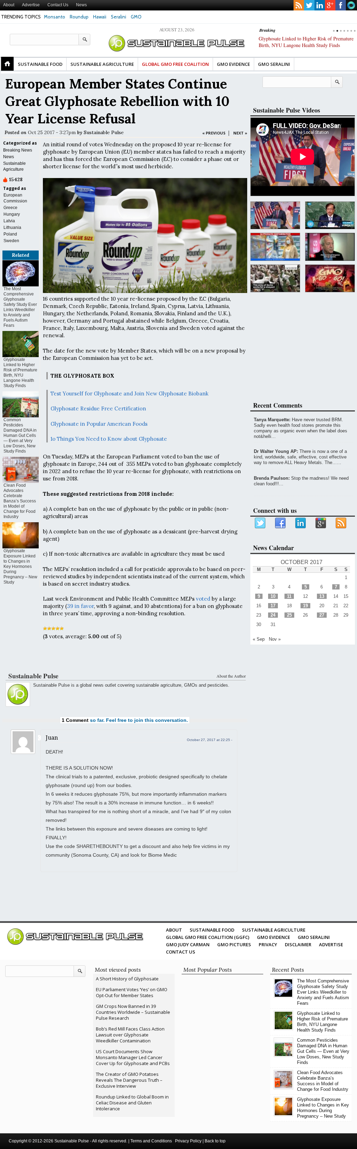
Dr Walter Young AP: (276, 451)
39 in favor (80, 606)
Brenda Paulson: (272, 478)
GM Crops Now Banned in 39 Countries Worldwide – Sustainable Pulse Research (133, 1012)
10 (273, 596)
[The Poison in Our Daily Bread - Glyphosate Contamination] (275, 247)
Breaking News (17, 150)
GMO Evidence (233, 64)
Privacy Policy (188, 1141)
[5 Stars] (62, 628)
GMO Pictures (234, 944)
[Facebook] (280, 523)
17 (273, 605)
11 (289, 596)
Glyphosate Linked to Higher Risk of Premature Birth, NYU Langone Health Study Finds (20, 372)
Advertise (31, 4)
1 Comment (75, 720)
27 (321, 615)
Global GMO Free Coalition (175, 64)
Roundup (79, 17)
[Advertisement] (124, 657)
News (81, 4)
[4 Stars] (57, 628)
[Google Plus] (321, 523)
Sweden (11, 240)
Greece (10, 207)
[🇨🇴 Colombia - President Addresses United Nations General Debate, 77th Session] (330, 215)
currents (351, 5)
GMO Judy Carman (188, 944)
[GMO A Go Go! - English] (330, 278)
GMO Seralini (274, 64)
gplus (330, 5)
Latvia (9, 220)
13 (321, 596)
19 (305, 605)
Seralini (118, 17)
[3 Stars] (53, 628)
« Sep (259, 639)
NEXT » (240, 133)
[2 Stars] (49, 628)
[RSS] (341, 523)
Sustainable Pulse (104, 132)
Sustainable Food (40, 64)
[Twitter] (260, 523)
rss (299, 5)
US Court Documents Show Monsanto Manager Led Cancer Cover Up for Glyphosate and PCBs (133, 1057)
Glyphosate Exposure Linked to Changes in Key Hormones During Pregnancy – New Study (20, 566)
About (8, 4)
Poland (10, 234)
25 (289, 615)
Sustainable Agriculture (102, 64)
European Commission (15, 198)
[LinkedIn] (300, 523)
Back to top (215, 1141)
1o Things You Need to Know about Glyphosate (109, 438)
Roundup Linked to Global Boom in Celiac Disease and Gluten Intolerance (132, 1103)
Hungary (11, 214)
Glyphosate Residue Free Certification (98, 408)
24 (273, 615)
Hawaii (99, 17)
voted (203, 598)
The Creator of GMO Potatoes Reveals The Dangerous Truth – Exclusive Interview (129, 1080)
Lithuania (12, 227)
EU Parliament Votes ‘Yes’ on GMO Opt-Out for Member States (131, 992)
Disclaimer (298, 944)
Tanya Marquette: (272, 419)
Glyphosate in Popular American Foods (99, 424)
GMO (136, 17)
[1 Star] (45, 628)
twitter (309, 5)
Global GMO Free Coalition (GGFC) (207, 937)
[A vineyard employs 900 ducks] (275, 278)
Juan (52, 737)
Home (7, 64)
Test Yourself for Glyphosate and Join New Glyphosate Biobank (129, 393)
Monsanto (54, 17)
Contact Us (57, 4)
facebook (340, 5)
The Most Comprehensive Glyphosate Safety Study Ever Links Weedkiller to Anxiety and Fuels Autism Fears (20, 307)
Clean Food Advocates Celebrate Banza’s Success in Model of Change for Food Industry (19, 501)
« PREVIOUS (214, 133)
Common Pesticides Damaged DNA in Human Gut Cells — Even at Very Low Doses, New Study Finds (304, 45)
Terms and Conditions (151, 1141)
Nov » (275, 639)
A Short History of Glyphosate (127, 979)
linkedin (319, 5)
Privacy (268, 944)
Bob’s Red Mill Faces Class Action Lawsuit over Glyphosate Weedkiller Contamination (130, 1035)
